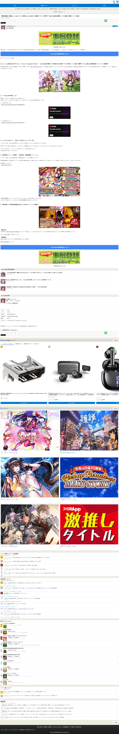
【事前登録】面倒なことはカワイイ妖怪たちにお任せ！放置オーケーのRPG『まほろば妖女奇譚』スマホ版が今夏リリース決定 (74, 8)
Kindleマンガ (18, 343)
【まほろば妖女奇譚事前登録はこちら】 (59, 54)
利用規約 (45, 726)
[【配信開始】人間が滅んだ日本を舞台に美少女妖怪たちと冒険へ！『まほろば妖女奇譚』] (24, 290)
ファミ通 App (5, 2)
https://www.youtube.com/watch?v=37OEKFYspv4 (13, 122)
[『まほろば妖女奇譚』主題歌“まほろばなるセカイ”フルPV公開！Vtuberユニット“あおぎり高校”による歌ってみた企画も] (31, 276)
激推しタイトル (62, 11)
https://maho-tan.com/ (6, 165)
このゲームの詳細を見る (13, 303)
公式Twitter (6, 241)
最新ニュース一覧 (36, 8)
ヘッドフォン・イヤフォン (7, 343)
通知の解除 (65, 726)
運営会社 (50, 726)
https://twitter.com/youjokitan (13, 231)
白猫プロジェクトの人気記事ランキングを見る (9, 596)
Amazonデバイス (27, 343)
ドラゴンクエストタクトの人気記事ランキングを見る (10, 617)
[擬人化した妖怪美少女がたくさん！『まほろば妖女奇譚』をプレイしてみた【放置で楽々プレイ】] (26, 283)
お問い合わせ (40, 726)
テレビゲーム (36, 343)
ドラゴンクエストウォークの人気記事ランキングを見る (11, 591)
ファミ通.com (72, 726)
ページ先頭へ (115, 722)
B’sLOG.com (78, 726)
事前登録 (55, 11)
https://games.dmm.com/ (35, 66)
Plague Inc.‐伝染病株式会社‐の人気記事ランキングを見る (11, 601)
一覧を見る (115, 340)
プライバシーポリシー (58, 726)
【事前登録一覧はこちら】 (59, 47)
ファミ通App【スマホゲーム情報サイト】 (23, 8)
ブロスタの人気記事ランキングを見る (8, 606)
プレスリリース (44, 8)
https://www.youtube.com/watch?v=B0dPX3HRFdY (13, 104)
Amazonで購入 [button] (24, 403)
